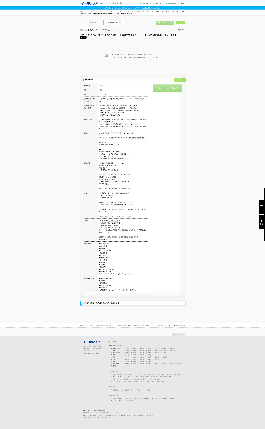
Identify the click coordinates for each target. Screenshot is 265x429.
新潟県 (127, 352)
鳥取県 (127, 359)
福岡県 (127, 363)
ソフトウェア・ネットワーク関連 (144, 374)
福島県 (172, 348)
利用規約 (101, 415)
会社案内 (85, 415)
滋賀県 (127, 357)
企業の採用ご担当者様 (139, 415)
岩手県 (142, 348)
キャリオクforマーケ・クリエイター (164, 398)
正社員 (102, 325)
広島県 (149, 359)
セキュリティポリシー (126, 415)
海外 (126, 366)
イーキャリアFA (117, 398)
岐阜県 (127, 355)
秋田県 (157, 348)
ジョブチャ (132, 401)
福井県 (149, 352)
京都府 (134, 357)
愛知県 (142, 355)
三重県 (149, 355)
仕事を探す (118, 3)
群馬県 (142, 350)
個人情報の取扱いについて (112, 415)
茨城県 (127, 350)
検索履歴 (261, 224)
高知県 (149, 361)
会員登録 (146, 3)
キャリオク (129, 398)
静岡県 (134, 355)
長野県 (164, 352)
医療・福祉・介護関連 (139, 379)
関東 (114, 350)
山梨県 (157, 352)
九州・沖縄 (116, 363)
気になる (261, 209)
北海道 (127, 348)
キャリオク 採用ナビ (118, 401)
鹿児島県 (172, 363)
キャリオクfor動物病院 (143, 398)
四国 (114, 361)
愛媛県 (142, 361)
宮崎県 (164, 363)
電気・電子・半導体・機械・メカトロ (163, 376)
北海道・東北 (116, 348)
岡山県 (142, 359)
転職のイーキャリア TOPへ (91, 353)
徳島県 (127, 361)
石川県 (142, 352)
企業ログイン (150, 415)
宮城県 (149, 348)
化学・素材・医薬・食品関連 (121, 379)
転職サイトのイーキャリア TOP (88, 11)
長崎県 (142, 363)
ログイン (158, 3)
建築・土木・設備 (155, 379)
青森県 (134, 348)
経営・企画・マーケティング (108, 11)
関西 (114, 357)
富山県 (134, 352)
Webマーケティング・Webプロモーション (154, 11)
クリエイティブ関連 (174, 374)
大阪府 (142, 357)
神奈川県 (172, 350)
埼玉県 (149, 350)
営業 (114, 374)
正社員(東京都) (110, 325)
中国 (114, 359)
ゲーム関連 (161, 374)
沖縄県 (180, 363)
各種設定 (115, 390)
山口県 (157, 359)
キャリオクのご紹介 (144, 390)
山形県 (164, 348)
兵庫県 (149, 357)
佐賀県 (134, 363)
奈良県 (157, 357)
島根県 (134, 359)
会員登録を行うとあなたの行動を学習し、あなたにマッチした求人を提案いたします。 (132, 8)
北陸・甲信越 (116, 352)
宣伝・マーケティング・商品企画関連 (128, 11)
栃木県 (134, 350)
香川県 (134, 361)
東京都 (164, 350)
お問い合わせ (93, 415)
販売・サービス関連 (125, 374)
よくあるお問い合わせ (128, 390)
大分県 (157, 363)
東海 (114, 355)
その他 (114, 366)
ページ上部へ (179, 334)
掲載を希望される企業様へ (176, 3)
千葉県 (157, 350)
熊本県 (149, 363)
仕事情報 (93, 22)
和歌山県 (164, 357)
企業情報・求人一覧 (114, 22)
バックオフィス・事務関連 (140, 376)
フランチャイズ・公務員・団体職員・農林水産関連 (150, 381)
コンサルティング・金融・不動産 (122, 381)
